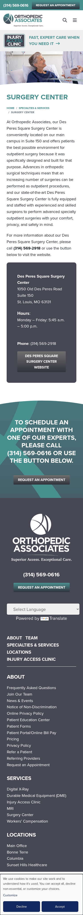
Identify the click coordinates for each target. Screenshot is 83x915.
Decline (21, 906)
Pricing (13, 739)
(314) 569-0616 (15, 5)
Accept (60, 906)
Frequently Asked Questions (31, 687)
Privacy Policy (19, 745)
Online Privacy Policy (25, 713)
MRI (10, 808)
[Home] (23, 20)
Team (31, 638)
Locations (19, 652)
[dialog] (41, 894)
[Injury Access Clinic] (14, 40)
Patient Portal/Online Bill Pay (31, 732)
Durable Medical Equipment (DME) (36, 795)
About (14, 638)
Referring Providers (23, 758)
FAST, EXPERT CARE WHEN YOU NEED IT (54, 41)
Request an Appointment (55, 5)
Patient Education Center (28, 720)
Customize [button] (10, 895)
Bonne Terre (17, 852)
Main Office (17, 845)
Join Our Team (19, 694)
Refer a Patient (19, 752)
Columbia (15, 858)
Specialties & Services (34, 108)
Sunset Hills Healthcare (27, 865)
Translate (58, 618)
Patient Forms (19, 726)
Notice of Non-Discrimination (32, 707)
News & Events (20, 700)
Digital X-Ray (18, 789)
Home (10, 108)
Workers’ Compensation (27, 821)
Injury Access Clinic (31, 659)
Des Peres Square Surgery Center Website (41, 361)
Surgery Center (20, 814)
